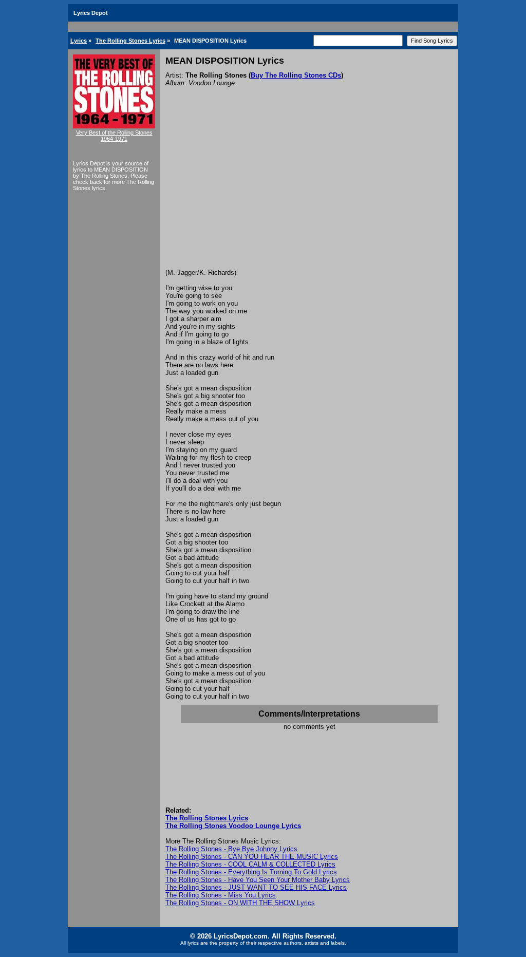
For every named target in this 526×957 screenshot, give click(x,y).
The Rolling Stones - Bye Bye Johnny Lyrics (231, 849)
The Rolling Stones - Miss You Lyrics (220, 895)
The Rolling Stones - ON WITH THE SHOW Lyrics (240, 903)
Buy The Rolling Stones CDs (296, 75)
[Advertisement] (309, 192)
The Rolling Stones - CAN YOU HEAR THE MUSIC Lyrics (251, 856)
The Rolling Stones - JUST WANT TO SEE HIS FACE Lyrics (256, 887)
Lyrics (78, 40)
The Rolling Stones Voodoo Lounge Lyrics (233, 826)
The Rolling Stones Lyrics (130, 40)
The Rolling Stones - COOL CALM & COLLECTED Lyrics (250, 864)
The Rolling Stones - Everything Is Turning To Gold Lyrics (251, 872)
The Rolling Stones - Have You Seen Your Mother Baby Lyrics (257, 880)
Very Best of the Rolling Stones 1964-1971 (114, 135)
